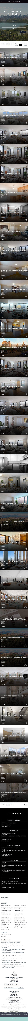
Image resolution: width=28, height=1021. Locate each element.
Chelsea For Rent (18, 908)
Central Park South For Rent (20, 922)
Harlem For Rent (4, 924)
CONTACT (14, 992)
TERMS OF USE (14, 994)
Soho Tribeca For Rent (18, 919)
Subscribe (21, 987)
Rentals (16, 18)
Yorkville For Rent (4, 920)
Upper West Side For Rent (6, 908)
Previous (3, 44)
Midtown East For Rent (19, 907)
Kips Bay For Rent (18, 926)
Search (23, 32)
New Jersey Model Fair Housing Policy (14, 1010)
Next (11, 44)
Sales (10, 18)
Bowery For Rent (4, 929)
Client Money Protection (14, 1011)
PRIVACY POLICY (14, 995)
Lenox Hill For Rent (4, 914)
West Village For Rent (18, 920)
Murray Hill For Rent (5, 922)
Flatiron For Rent (4, 917)
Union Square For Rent (19, 927)
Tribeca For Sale (4, 939)
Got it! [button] (14, 1019)
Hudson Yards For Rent (5, 919)
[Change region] (26, 13)
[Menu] (2, 1)
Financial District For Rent (5, 907)
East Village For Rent (18, 917)
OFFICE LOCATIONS (14, 991)
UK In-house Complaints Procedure (14, 1009)
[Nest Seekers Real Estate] (14, 1)
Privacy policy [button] (23, 1014)
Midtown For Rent (4, 905)
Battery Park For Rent (5, 927)
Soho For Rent (3, 926)
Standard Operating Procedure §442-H (14, 1008)
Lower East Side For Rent (19, 924)
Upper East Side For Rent (19, 905)
